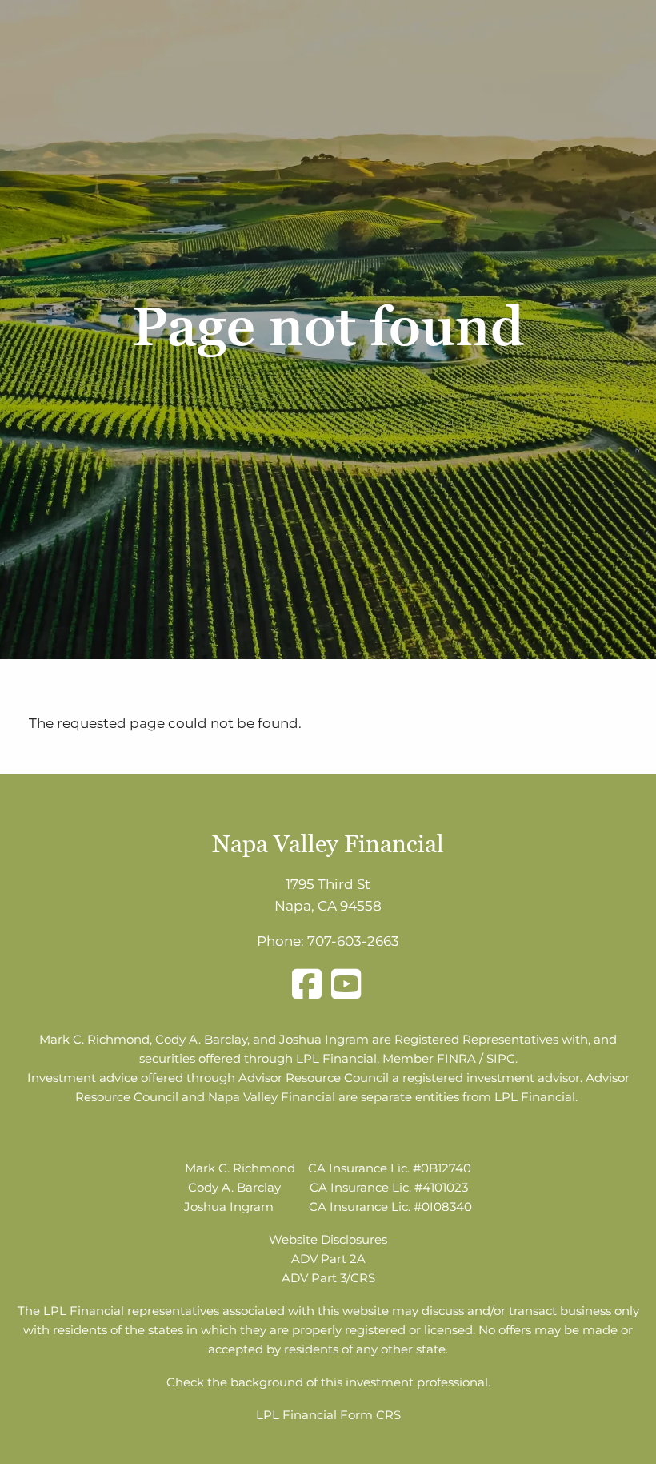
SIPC (500, 1058)
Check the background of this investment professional (327, 1382)
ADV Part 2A (328, 1258)
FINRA (456, 1058)
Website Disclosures (328, 1239)
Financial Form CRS (341, 1414)
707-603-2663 (353, 941)
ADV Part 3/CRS (328, 1277)
